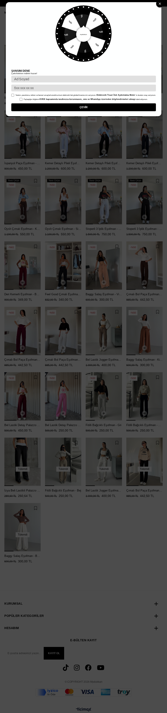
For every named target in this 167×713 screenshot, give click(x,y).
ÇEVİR (84, 107)
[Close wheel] (160, 3)
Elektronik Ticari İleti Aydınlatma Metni (116, 95)
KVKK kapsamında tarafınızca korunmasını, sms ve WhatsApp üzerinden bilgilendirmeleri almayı (87, 99)
